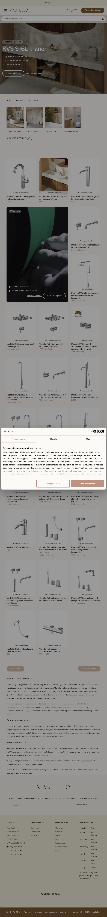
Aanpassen (51, 484)
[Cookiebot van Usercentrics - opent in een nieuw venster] (92, 431)
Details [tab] (53, 439)
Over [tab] (88, 439)
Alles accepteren (87, 484)
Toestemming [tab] (18, 439)
